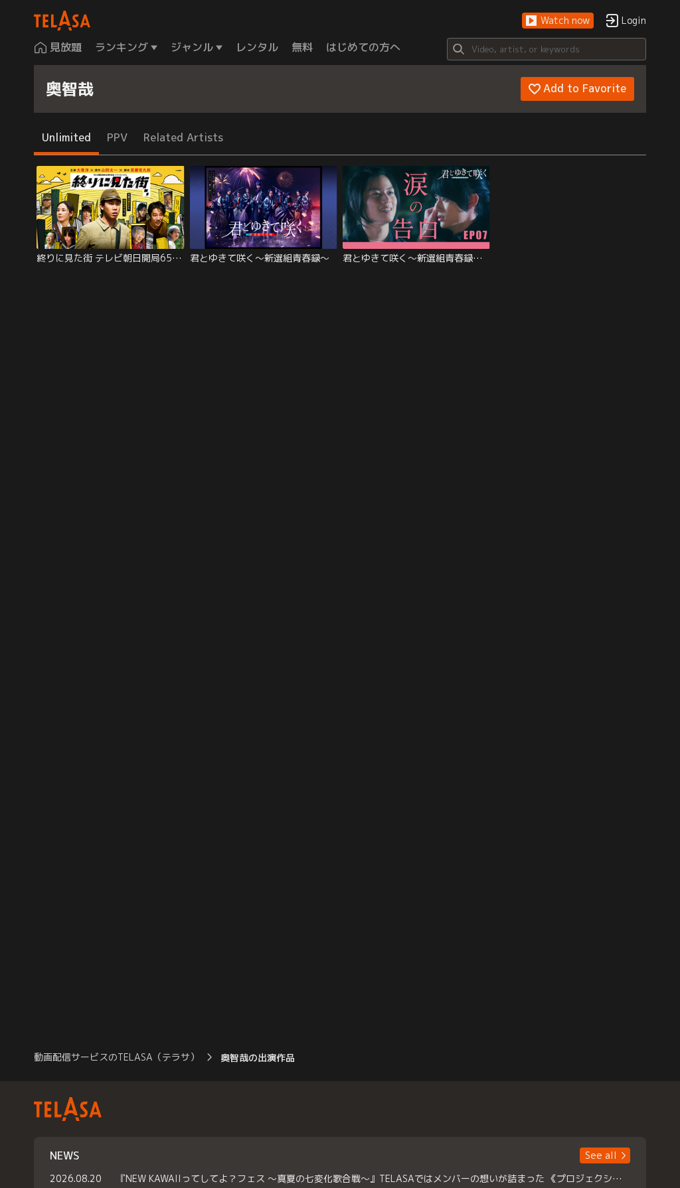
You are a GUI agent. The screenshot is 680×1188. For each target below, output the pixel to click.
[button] (558, 21)
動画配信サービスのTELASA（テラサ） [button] (116, 1057)
